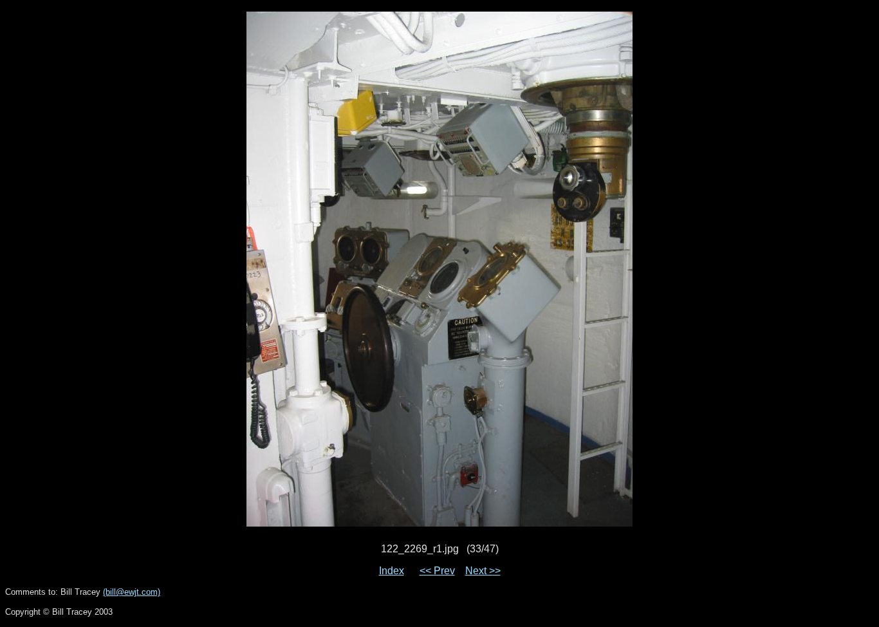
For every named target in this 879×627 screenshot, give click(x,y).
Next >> (483, 570)
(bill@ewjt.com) (131, 592)
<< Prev (437, 570)
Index (391, 570)
